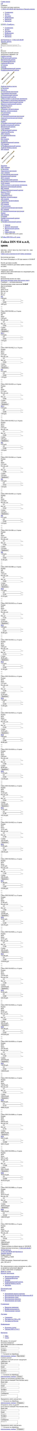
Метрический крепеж (12, 1276)
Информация (9, 17)
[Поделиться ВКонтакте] (2, 1264)
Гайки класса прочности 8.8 (10, 254)
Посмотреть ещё (6, 1288)
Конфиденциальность (12, 1309)
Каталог (4, 43)
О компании (9, 12)
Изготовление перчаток (13, 1299)
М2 (2, 296)
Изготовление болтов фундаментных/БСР (19, 1295)
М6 (2, 515)
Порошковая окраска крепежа (15, 1293)
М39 (2, 1027)
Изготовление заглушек (13, 1300)
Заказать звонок (29, 9)
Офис (6, 1336)
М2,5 (2, 333)
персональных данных (8, 1356)
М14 (2, 662)
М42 (2, 1063)
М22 (2, 808)
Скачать (19, 1376)
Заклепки (8, 1285)
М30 (2, 917)
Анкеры (7, 1280)
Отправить (20, 1403)
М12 (2, 625)
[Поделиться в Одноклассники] (4, 1264)
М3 (2, 369)
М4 (2, 442)
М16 (2, 698)
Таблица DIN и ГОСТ (12, 1329)
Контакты (8, 21)
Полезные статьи (10, 1327)
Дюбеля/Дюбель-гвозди (13, 1283)
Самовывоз (8, 1317)
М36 (2, 990)
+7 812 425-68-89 (6, 1251)
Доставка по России (11, 1321)
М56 (2, 1136)
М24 (2, 844)
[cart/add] (1, 306)
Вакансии (8, 19)
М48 (2, 1100)
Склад (7, 1337)
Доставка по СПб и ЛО (12, 1319)
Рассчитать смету (24, 280)
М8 (2, 552)
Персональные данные (12, 1311)
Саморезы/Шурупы (11, 1278)
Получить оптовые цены (9, 280)
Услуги (7, 14)
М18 (2, 735)
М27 (2, 881)
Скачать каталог (6, 56)
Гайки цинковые (25, 254)
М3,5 (2, 406)
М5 (2, 479)
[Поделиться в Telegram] (6, 1264)
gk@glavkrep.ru (19, 9)
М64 (2, 1209)
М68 (2, 1173)
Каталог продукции (7, 1273)
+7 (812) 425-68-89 (7, 9)
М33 (2, 954)
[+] (22, 300)
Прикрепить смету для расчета (11, 1399)
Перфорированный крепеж (14, 1282)
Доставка (8, 16)
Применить (5, 331)
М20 (2, 771)
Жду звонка (20, 1356)
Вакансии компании (11, 1307)
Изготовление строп (11, 1297)
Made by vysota (6, 1271)
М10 (2, 588)
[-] (1, 300)
